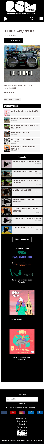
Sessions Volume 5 (16, 320)
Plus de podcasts (22, 239)
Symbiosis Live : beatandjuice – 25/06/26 (27, 218)
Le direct (22, 424)
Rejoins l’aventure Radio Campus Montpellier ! (22, 281)
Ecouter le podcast (13, 40)
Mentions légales (7, 440)
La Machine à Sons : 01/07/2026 (23, 228)
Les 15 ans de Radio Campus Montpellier (22, 359)
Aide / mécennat (22, 430)
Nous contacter (22, 421)
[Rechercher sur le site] (32, 18)
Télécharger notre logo (35, 440)
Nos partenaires (22, 427)
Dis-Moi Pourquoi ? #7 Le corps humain (24, 111)
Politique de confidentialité (20, 440)
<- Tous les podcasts (12, 99)
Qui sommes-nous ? (22, 418)
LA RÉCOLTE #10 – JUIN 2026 (20, 132)
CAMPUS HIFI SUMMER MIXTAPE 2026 (23, 118)
